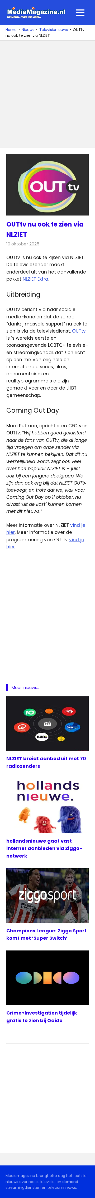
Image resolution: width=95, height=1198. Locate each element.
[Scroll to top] (87, 1190)
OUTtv (79, 331)
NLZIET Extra (35, 279)
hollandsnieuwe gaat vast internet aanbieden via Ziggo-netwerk (44, 848)
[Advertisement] (47, 94)
